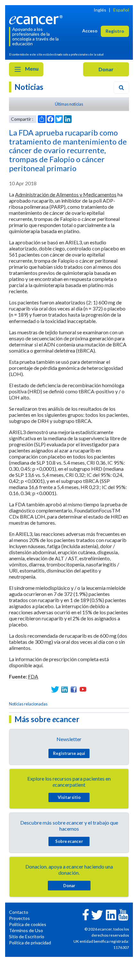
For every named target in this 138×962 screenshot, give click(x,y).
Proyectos (19, 918)
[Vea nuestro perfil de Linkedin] (64, 689)
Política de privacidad (30, 942)
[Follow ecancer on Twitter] (97, 914)
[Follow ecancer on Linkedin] (111, 914)
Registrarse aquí (69, 753)
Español (121, 10)
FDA (33, 676)
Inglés (100, 10)
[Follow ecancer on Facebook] (86, 914)
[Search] (121, 88)
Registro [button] (115, 31)
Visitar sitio (69, 797)
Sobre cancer (69, 841)
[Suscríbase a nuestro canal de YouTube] (83, 689)
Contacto (18, 912)
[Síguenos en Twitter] (55, 689)
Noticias (28, 87)
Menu (31, 69)
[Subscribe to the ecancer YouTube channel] (123, 914)
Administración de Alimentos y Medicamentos (65, 194)
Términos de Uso (26, 930)
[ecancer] (37, 19)
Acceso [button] (90, 30)
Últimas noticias (69, 104)
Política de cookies (27, 924)
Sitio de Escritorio (26, 936)
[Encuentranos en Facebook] (74, 689)
